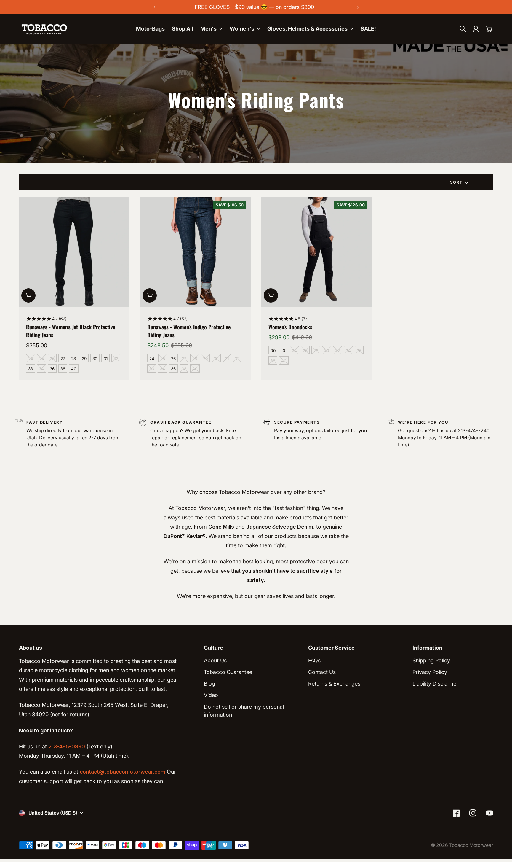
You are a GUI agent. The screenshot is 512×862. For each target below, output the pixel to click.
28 (73, 358)
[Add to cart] (28, 295)
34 (41, 368)
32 (115, 358)
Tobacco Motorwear (471, 845)
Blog (209, 683)
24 (30, 358)
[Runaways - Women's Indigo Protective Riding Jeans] (195, 252)
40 (73, 368)
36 (52, 368)
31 (106, 358)
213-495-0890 (66, 746)
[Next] (358, 7)
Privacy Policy (429, 672)
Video (211, 695)
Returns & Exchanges (334, 683)
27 (62, 358)
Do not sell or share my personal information (244, 711)
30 (94, 358)
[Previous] (154, 7)
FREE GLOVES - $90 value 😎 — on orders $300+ (256, 7)
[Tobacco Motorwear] (44, 28)
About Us (215, 660)
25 (41, 358)
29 (84, 358)
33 (30, 368)
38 (62, 368)
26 (52, 358)
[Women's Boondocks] (316, 252)
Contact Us (322, 672)
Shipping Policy (431, 660)
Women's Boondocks (290, 327)
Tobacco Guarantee (228, 672)
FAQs (314, 660)
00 (273, 350)
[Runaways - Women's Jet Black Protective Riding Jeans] (74, 252)
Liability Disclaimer (435, 683)
